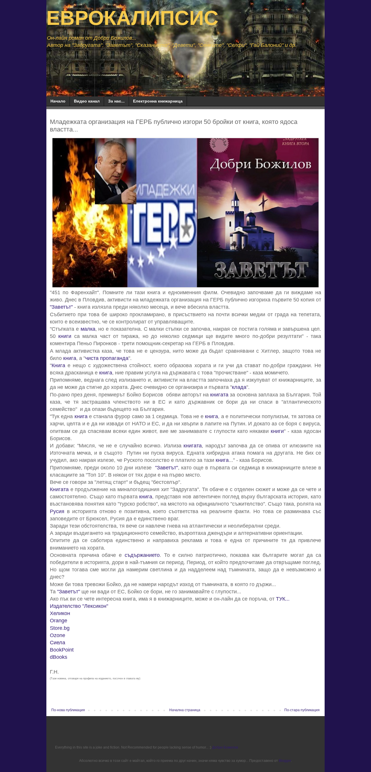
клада (239, 387)
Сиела (57, 642)
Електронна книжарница (158, 101)
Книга (58, 365)
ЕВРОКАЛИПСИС (132, 18)
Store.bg (60, 628)
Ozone (57, 635)
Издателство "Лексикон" (79, 606)
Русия (57, 511)
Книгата (59, 489)
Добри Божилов (225, 747)
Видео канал (87, 101)
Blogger (285, 761)
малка (88, 329)
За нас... (116, 101)
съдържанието (142, 555)
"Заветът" (61, 307)
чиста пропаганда (106, 358)
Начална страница (184, 710)
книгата (219, 395)
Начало (58, 101)
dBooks (58, 657)
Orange (58, 620)
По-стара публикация (302, 710)
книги (64, 336)
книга (69, 358)
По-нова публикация (68, 710)
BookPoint (62, 650)
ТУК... (283, 599)
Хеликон (60, 613)
